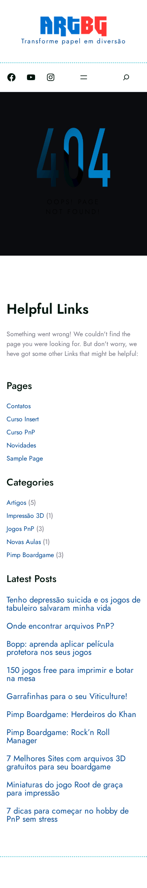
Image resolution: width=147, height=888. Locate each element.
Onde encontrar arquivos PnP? (60, 626)
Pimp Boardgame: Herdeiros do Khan (71, 714)
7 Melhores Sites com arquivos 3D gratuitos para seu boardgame (66, 763)
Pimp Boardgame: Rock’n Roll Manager (58, 736)
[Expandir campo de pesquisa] (125, 77)
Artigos (16, 502)
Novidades (21, 445)
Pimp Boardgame (30, 555)
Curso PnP (21, 432)
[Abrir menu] (84, 77)
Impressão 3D (25, 515)
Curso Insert (23, 419)
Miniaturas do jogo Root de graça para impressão (65, 789)
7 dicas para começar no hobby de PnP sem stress (68, 815)
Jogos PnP (20, 528)
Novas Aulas (24, 541)
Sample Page (25, 458)
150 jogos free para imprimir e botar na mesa (70, 674)
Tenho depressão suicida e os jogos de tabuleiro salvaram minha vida (73, 604)
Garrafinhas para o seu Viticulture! (67, 696)
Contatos (19, 406)
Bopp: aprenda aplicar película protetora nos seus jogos (60, 648)
